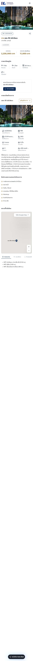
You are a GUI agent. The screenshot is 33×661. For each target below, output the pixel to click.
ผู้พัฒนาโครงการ (22, 150)
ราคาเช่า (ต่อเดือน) (25, 51)
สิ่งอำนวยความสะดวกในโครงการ (11, 177)
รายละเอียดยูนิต (6, 61)
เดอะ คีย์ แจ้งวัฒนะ (7, 100)
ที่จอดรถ (4, 150)
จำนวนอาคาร (5, 144)
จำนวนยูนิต (20, 133)
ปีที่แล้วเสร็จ (21, 139)
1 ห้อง (5, 66)
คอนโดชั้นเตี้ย (6, 45)
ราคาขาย (8, 51)
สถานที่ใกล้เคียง (6, 208)
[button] (16, 240)
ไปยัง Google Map (21, 215)
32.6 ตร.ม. (27, 66)
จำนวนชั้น (20, 144)
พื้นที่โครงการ (5, 139)
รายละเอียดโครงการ (7, 95)
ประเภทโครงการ (6, 133)
